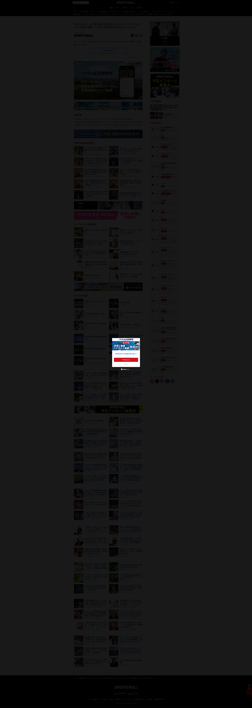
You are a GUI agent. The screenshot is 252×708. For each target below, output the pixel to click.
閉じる (126, 364)
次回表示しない (126, 369)
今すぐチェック (126, 360)
